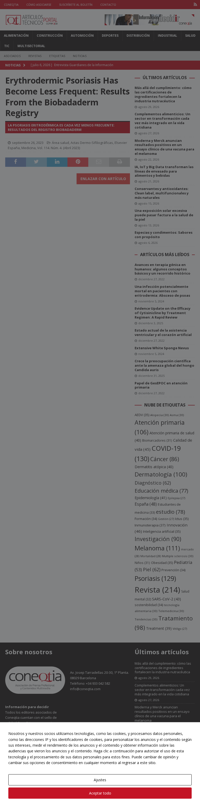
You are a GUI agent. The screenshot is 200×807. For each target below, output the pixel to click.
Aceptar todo (100, 793)
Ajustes (100, 779)
